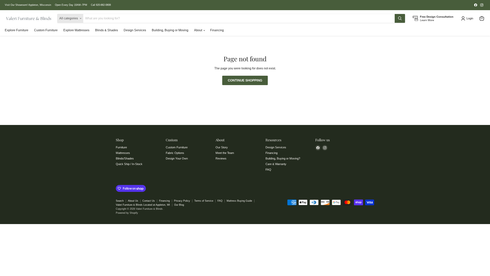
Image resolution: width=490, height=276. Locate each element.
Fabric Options (175, 152)
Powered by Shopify (127, 212)
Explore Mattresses (76, 30)
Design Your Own (177, 158)
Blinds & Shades (106, 30)
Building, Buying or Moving (170, 30)
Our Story (222, 147)
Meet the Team (225, 152)
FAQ (268, 169)
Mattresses (123, 152)
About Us (133, 200)
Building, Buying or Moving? (282, 158)
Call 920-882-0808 (101, 5)
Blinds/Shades (125, 158)
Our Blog (179, 204)
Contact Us (148, 200)
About (198, 30)
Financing (217, 30)
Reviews (221, 158)
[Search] (400, 18)
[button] (468, 18)
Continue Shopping (245, 80)
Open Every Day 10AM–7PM (71, 5)
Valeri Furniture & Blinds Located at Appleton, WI (143, 204)
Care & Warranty (275, 164)
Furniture (121, 147)
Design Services (135, 30)
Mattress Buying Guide (239, 200)
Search (120, 200)
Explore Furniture (16, 30)
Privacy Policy (182, 200)
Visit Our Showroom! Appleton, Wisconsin (28, 5)
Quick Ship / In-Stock (129, 164)
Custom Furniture (46, 30)
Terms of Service (203, 200)
